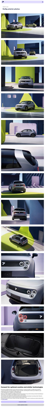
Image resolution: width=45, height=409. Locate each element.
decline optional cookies (22, 404)
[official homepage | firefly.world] (3, 2)
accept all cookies (22, 401)
